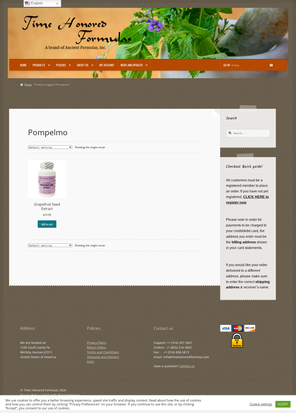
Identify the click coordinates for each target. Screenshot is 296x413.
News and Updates (132, 65)
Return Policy (96, 347)
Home (23, 65)
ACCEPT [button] (283, 404)
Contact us (187, 366)
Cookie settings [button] (261, 404)
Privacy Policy (96, 343)
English (36, 3)
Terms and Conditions (103, 352)
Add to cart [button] (47, 224)
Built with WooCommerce (61, 395)
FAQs (90, 362)
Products (39, 65)
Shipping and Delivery (103, 357)
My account (106, 65)
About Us (82, 65)
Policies (61, 65)
